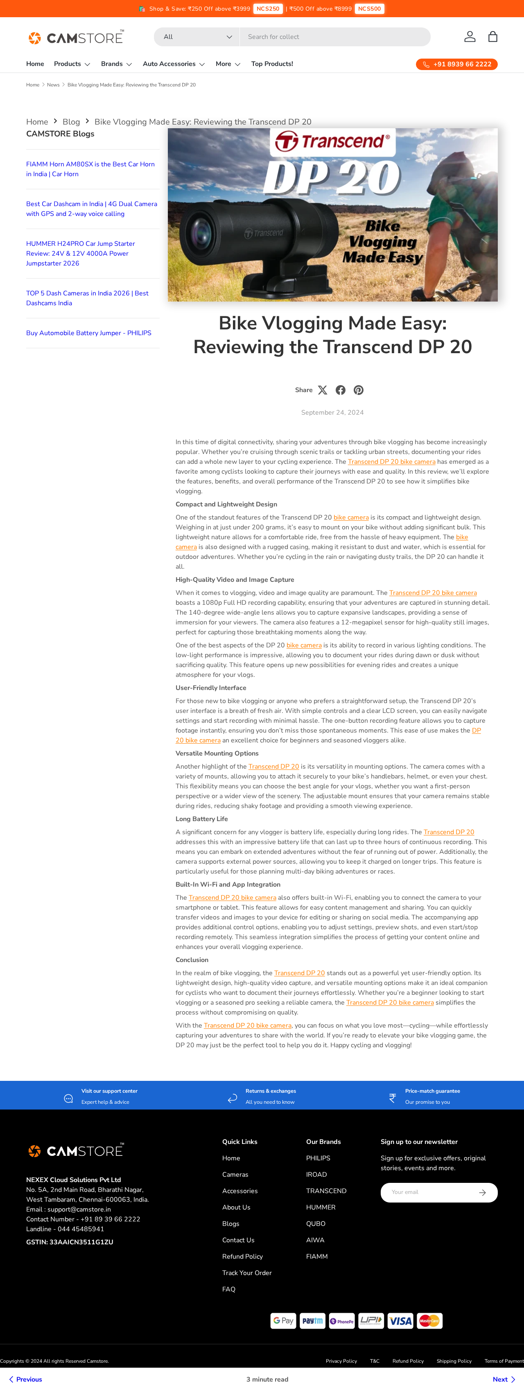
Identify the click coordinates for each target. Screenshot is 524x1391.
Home (35, 63)
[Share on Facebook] (341, 390)
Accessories (240, 1191)
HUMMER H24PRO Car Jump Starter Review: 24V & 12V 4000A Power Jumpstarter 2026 (80, 253)
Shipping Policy (454, 1361)
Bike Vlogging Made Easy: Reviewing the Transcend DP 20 (132, 84)
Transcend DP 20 (273, 766)
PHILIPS (318, 1158)
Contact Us (238, 1240)
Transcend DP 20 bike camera (392, 461)
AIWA (315, 1240)
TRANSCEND (326, 1191)
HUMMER (321, 1207)
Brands (112, 63)
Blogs (230, 1223)
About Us (236, 1207)
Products (67, 63)
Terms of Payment (504, 1361)
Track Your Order (247, 1273)
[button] (493, 36)
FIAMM (317, 1256)
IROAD (316, 1174)
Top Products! (272, 63)
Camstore (97, 1361)
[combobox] (292, 36)
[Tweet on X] (323, 390)
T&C (374, 1361)
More (223, 63)
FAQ (228, 1289)
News (53, 84)
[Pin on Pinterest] (359, 390)
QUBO (315, 1223)
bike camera (351, 517)
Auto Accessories (169, 63)
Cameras (235, 1174)
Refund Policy (242, 1256)
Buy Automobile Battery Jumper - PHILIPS (88, 333)
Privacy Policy (341, 1361)
